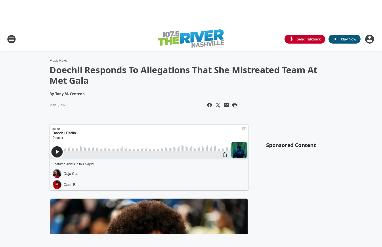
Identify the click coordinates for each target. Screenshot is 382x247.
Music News (58, 60)
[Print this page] (235, 105)
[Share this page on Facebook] (209, 105)
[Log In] (370, 39)
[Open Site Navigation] (11, 39)
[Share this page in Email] (226, 105)
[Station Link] (191, 39)
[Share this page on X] (218, 105)
